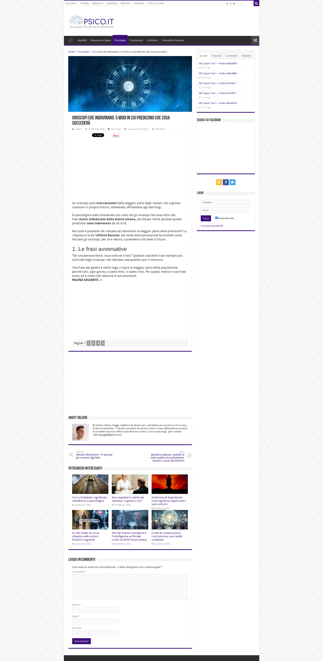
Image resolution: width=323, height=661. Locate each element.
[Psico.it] (99, 20)
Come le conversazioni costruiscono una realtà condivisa (167, 536)
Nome (76, 604)
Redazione (97, 3)
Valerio (78, 129)
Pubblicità (112, 3)
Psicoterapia (136, 40)
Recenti (203, 55)
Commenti (231, 55)
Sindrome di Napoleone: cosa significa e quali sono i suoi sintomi (169, 501)
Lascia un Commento (138, 129)
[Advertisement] (130, 167)
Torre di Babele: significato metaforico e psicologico (89, 499)
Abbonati (125, 3)
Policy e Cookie (156, 3)
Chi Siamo (71, 3)
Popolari (216, 55)
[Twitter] (234, 3)
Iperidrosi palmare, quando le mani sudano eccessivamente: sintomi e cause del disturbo (167, 456)
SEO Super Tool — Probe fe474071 (217, 83)
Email (76, 616)
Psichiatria (152, 40)
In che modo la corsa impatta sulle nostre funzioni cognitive (85, 536)
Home (71, 40)
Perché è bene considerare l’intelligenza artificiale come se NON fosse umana (129, 536)
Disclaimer (139, 3)
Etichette (246, 55)
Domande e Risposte (173, 40)
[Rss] (227, 3)
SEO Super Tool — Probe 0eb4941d (218, 103)
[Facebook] (230, 3)
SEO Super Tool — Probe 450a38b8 (218, 63)
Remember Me (226, 218)
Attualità (82, 40)
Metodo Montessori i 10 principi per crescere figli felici (94, 455)
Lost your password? (212, 225)
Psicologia (120, 40)
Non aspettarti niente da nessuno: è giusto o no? (128, 499)
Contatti (84, 3)
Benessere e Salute (101, 40)
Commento (79, 571)
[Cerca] (256, 3)
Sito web (76, 628)
